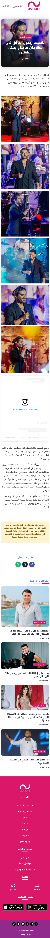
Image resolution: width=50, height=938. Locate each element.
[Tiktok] (18, 924)
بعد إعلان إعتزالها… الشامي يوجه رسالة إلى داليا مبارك (27, 675)
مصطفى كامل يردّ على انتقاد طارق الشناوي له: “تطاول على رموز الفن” (29, 632)
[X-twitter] (27, 924)
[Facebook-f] (36, 924)
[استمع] (13, 886)
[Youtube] (23, 924)
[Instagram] (32, 924)
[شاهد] (37, 886)
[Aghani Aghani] (34, 5)
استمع (13, 890)
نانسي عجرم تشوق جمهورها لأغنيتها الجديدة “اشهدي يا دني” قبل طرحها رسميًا (28, 717)
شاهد (37, 890)
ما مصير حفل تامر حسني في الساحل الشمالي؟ (29, 761)
